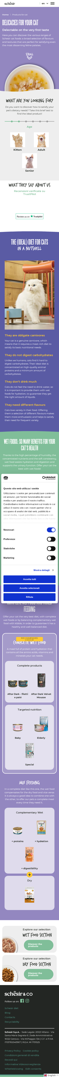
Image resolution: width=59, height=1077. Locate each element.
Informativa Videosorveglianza (22, 1064)
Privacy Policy (13, 1050)
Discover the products (35, 945)
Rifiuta (29, 597)
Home (5, 15)
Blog (7, 1012)
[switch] (51, 539)
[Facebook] (22, 1001)
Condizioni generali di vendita (22, 1055)
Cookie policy (31, 1050)
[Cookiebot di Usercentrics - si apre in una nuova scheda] (42, 478)
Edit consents (33, 1068)
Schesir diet (11, 1008)
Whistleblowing (14, 1068)
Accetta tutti (29, 579)
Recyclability (12, 1021)
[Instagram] (27, 1001)
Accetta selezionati (29, 588)
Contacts (10, 1017)
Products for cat (20, 15)
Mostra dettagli (42, 570)
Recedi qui (11, 1059)
